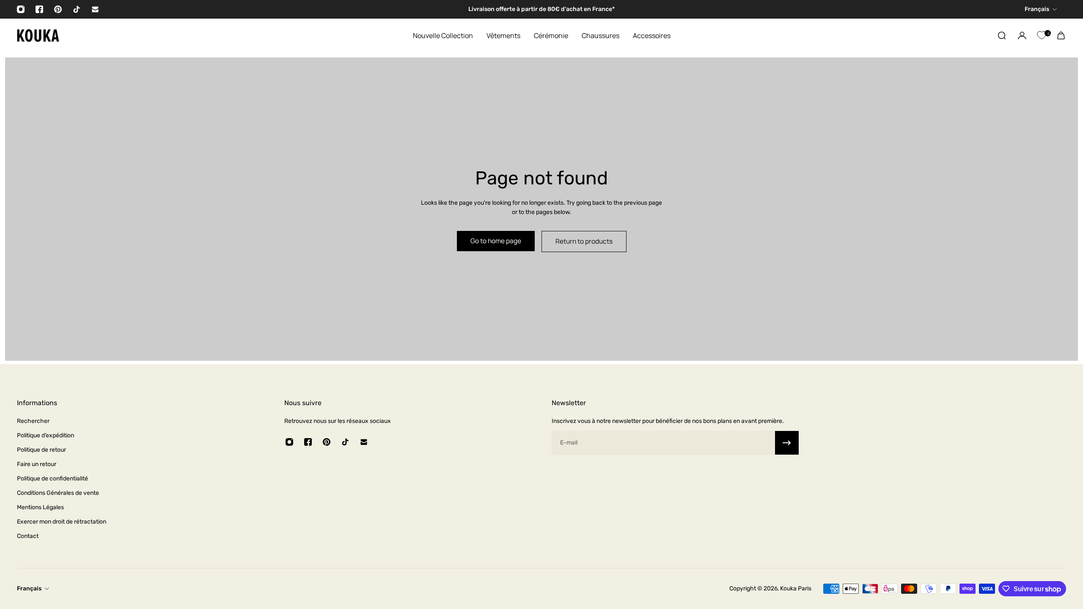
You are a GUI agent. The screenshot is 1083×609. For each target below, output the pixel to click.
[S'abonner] (787, 443)
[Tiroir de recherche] (1002, 35)
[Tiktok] (76, 9)
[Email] (95, 9)
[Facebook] (39, 9)
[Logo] (38, 35)
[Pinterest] (58, 9)
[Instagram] (20, 9)
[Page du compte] (1022, 35)
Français (29, 588)
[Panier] (1061, 35)
